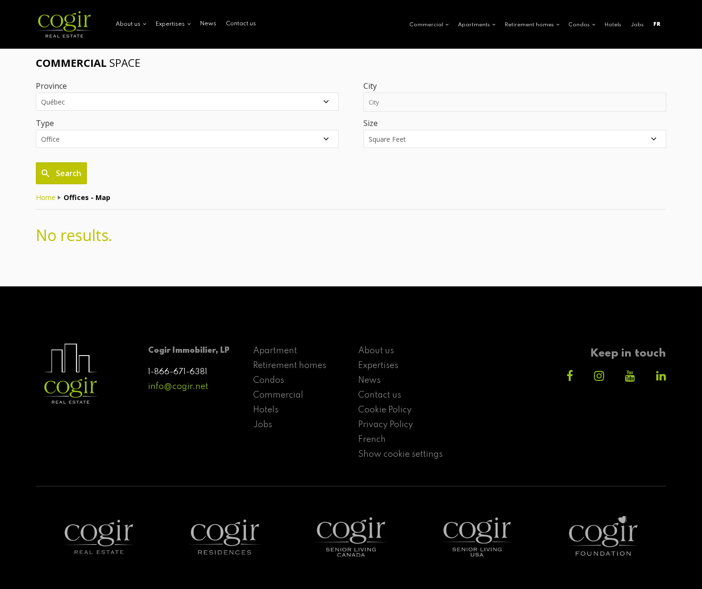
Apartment (275, 351)
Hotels (613, 25)
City (370, 86)
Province (51, 86)
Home (45, 197)
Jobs (637, 25)
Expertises (378, 365)
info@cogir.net (178, 386)
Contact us (241, 24)
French (372, 439)
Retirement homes (289, 365)
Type (45, 123)
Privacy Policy (385, 425)
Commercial (278, 395)
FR (656, 24)
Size (370, 123)
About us (376, 351)
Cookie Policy (385, 410)
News (208, 24)
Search (67, 173)
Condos (268, 380)
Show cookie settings (400, 454)
